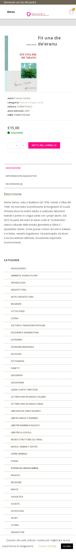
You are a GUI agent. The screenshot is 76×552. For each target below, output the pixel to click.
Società (15, 503)
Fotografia (17, 361)
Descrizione (13, 168)
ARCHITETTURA (18, 289)
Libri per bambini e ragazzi (25, 425)
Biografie (16, 303)
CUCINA (14, 318)
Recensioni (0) (14, 183)
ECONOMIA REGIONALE (22, 346)
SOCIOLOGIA (17, 510)
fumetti (15, 368)
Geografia (17, 375)
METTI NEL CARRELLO (44, 145)
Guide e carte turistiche (24, 389)
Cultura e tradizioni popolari (28, 325)
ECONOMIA (16, 339)
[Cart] (71, 12)
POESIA (14, 461)
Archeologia (18, 282)
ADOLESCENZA (18, 268)
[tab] (38, 168)
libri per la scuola (21, 432)
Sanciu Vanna (22, 98)
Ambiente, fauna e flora (24, 275)
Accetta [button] (67, 546)
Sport (14, 518)
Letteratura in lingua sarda (27, 403)
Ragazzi (15, 475)
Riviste (14, 489)
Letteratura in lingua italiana (28, 396)
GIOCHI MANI (17, 382)
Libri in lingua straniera (24, 418)
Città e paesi (18, 311)
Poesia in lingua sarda (31, 102)
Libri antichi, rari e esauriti (26, 410)
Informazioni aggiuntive (21, 175)
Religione (16, 482)
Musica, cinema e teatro (24, 446)
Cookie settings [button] (47, 546)
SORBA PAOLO (24, 106)
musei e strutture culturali (26, 439)
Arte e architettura (22, 296)
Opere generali (19, 453)
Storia (15, 525)
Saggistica (17, 496)
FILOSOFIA (16, 354)
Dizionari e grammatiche (25, 332)
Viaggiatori (17, 532)
